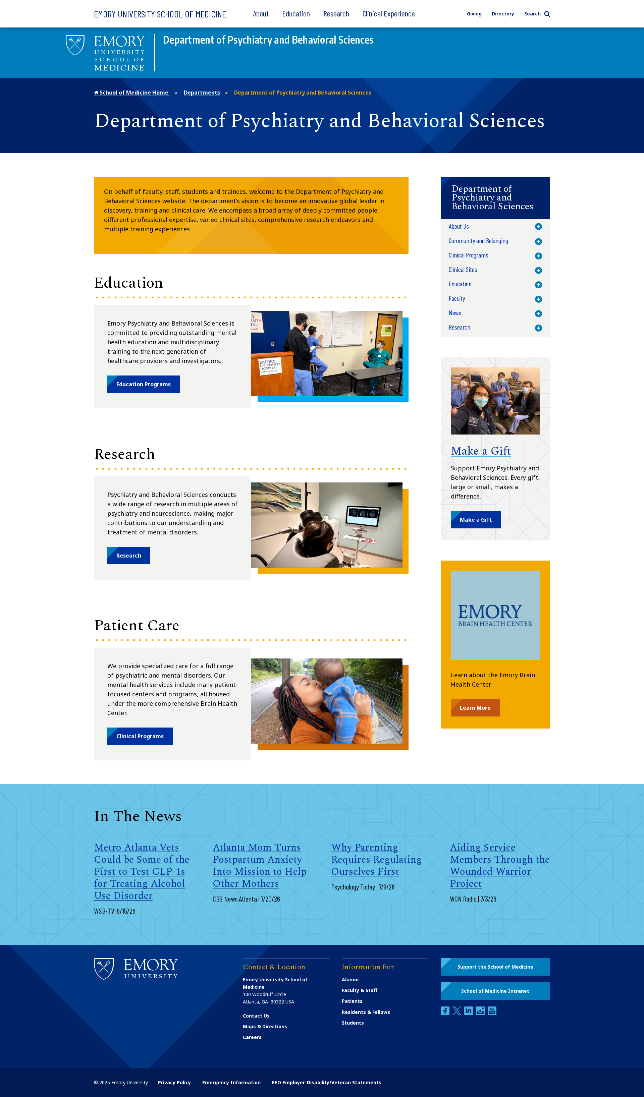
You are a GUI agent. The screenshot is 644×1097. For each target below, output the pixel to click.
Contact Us (256, 1016)
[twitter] (457, 1013)
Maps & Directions (265, 1026)
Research (336, 13)
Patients (352, 1001)
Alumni (350, 979)
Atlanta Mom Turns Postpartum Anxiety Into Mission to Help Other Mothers (260, 865)
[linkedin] (469, 1013)
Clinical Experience (389, 13)
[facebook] (446, 1013)
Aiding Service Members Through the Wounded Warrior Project (500, 865)
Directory (503, 13)
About (261, 13)
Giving (474, 13)
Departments (202, 92)
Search (532, 13)
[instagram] (481, 1013)
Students (353, 1023)
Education (296, 13)
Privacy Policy (174, 1082)
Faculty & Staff (359, 990)
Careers (252, 1037)
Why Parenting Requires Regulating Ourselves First (376, 859)
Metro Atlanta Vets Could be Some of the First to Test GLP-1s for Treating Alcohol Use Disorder (142, 872)
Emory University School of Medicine (160, 13)
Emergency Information (231, 1082)
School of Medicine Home (134, 92)
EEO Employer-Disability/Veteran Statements (326, 1082)
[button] (143, 384)
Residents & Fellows (366, 1012)
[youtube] (492, 1013)
